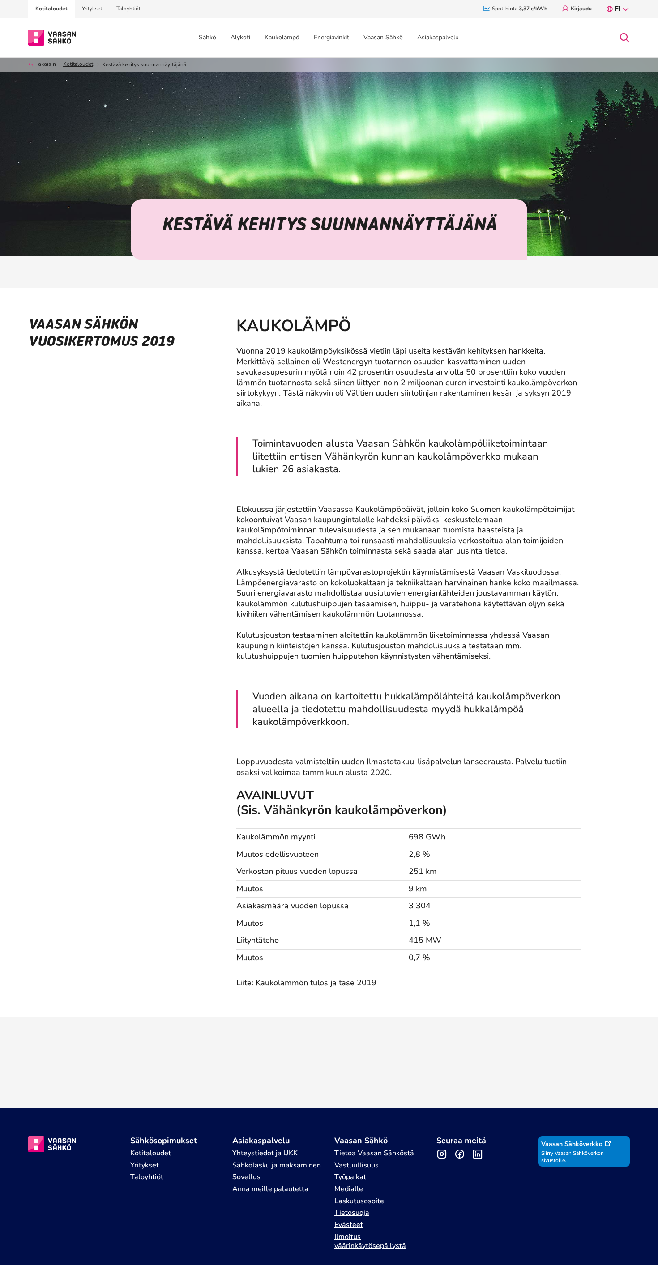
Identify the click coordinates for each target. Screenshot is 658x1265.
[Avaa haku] (624, 37)
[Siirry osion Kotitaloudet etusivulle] (52, 36)
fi (617, 8)
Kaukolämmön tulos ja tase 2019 (316, 982)
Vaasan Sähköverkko (571, 1144)
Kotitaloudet (78, 64)
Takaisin (45, 64)
